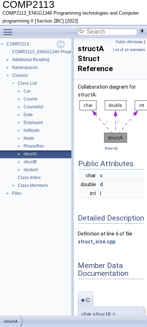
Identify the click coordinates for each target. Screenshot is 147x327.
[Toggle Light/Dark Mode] (141, 30)
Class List (27, 83)
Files (16, 193)
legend (111, 148)
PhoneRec (34, 146)
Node (29, 138)
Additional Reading (31, 59)
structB (30, 161)
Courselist (33, 106)
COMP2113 (17, 43)
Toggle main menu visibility (9, 31)
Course (31, 98)
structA (30, 154)
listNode (32, 130)
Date (28, 114)
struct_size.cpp (96, 241)
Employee (33, 122)
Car (27, 91)
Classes (20, 75)
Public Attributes (129, 42)
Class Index (29, 177)
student (31, 169)
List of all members (129, 50)
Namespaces (25, 67)
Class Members (33, 185)
